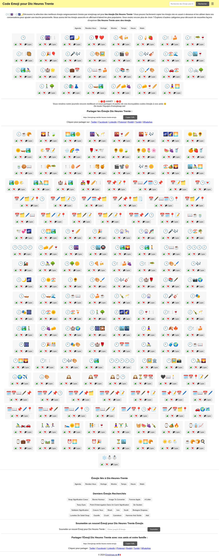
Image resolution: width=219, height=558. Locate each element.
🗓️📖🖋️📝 (105, 409)
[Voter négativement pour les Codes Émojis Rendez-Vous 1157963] (94, 432)
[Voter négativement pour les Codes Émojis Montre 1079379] (70, 351)
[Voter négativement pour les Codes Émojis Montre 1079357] (194, 254)
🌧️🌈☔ (72, 150)
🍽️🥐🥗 (48, 166)
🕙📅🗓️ (121, 344)
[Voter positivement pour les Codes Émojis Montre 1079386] (163, 286)
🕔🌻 (73, 279)
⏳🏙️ (121, 441)
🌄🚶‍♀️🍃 (48, 134)
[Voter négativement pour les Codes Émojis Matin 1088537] (14, 189)
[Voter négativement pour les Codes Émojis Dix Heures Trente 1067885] (120, 76)
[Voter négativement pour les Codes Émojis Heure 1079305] (20, 270)
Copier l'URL (130, 117)
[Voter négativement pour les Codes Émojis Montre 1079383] (171, 367)
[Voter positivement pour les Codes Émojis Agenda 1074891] (103, 221)
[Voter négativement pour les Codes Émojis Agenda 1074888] (140, 399)
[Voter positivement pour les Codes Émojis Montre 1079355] (110, 383)
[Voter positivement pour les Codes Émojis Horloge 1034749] (65, 238)
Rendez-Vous (90, 28)
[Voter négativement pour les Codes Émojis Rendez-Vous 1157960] (21, 238)
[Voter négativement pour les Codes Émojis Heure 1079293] (95, 351)
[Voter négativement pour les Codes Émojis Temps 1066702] (118, 432)
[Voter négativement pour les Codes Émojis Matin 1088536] (21, 173)
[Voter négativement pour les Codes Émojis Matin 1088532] (118, 157)
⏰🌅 (72, 441)
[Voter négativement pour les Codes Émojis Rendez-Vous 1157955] (200, 189)
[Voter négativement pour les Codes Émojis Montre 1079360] (20, 448)
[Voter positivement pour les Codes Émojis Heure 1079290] (41, 286)
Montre (114, 28)
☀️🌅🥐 (145, 441)
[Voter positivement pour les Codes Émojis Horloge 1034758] (114, 351)
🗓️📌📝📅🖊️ (174, 393)
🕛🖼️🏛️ (149, 360)
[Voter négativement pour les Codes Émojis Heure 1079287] (118, 448)
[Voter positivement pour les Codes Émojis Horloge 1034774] (187, 238)
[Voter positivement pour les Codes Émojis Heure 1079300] (65, 286)
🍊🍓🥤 (196, 150)
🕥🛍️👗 (71, 86)
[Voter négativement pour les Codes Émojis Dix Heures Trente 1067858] (192, 60)
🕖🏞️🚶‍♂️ (24, 328)
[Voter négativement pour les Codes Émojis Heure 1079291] (192, 319)
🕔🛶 (24, 296)
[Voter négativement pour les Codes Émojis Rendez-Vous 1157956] (95, 141)
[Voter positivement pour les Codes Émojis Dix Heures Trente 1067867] (40, 44)
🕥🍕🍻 (121, 37)
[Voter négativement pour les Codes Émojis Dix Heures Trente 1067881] (193, 76)
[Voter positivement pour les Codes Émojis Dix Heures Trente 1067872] (165, 93)
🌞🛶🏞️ (23, 150)
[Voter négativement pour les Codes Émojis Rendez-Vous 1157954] (88, 189)
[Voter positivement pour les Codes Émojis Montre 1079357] (189, 254)
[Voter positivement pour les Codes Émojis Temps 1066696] (139, 157)
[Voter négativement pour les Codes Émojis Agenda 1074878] (171, 399)
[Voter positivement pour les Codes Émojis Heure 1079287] (113, 448)
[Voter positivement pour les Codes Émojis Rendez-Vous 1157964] (139, 141)
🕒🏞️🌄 (122, 247)
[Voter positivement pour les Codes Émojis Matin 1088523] (187, 448)
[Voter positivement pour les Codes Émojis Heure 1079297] (41, 335)
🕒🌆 (74, 247)
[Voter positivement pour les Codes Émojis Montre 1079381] (65, 335)
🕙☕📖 (195, 344)
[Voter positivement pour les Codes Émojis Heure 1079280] (64, 448)
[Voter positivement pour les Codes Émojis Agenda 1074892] (42, 399)
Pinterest (122, 122)
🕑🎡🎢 (146, 231)
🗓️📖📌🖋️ (48, 409)
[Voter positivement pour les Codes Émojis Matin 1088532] (113, 157)
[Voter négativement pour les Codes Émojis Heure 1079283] (42, 367)
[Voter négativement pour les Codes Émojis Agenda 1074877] (161, 205)
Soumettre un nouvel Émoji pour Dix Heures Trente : (82, 529)
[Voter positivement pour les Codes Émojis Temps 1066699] (58, 189)
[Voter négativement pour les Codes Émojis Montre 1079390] (119, 319)
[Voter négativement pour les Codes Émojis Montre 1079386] (168, 286)
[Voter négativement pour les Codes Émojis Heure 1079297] (46, 335)
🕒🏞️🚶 (147, 247)
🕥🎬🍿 (121, 54)
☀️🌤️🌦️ (170, 441)
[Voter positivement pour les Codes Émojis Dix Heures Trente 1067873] (163, 60)
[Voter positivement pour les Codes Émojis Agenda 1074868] (131, 416)
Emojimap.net (111, 555)
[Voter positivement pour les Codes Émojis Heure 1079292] (139, 335)
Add (147, 515)
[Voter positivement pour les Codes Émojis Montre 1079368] (139, 319)
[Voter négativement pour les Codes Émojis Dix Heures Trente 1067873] (168, 60)
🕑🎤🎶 (170, 231)
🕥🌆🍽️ (47, 37)
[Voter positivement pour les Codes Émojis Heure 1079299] (164, 254)
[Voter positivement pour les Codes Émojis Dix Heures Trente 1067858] (187, 60)
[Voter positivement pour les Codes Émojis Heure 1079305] (15, 270)
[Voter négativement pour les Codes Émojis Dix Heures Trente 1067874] (118, 44)
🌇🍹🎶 (146, 134)
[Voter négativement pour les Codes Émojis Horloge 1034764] (119, 238)
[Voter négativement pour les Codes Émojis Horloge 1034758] (119, 351)
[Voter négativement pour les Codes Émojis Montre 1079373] (119, 335)
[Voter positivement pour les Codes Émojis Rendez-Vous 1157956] (90, 141)
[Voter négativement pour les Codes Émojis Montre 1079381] (70, 335)
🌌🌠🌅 (170, 134)
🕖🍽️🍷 (170, 312)
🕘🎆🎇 (97, 328)
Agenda (78, 28)
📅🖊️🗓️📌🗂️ (94, 199)
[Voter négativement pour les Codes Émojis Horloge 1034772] (18, 367)
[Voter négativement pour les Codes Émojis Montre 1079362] (119, 367)
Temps (123, 28)
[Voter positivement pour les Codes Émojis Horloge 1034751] (187, 351)
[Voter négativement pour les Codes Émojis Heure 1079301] (168, 319)
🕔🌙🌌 (24, 279)
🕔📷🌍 (195, 279)
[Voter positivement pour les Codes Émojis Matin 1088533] (65, 173)
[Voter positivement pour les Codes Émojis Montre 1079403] (139, 238)
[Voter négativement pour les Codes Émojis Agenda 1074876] (78, 399)
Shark (109, 510)
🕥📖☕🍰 (97, 70)
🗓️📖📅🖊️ (203, 393)
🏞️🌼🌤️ (16, 182)
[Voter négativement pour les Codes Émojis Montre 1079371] (193, 432)
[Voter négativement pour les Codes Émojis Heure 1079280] (69, 448)
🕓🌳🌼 (72, 263)
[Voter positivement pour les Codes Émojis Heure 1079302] (16, 351)
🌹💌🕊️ (96, 150)
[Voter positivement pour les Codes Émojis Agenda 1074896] (11, 399)
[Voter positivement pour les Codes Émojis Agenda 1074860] (109, 189)
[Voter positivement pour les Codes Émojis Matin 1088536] (16, 173)
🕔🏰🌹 (146, 279)
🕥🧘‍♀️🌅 (172, 86)
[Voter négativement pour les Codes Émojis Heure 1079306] (21, 302)
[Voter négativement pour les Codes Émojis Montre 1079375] (169, 270)
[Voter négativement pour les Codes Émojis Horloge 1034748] (94, 448)
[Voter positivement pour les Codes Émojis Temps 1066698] (15, 254)
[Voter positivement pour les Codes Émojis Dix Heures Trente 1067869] (187, 44)
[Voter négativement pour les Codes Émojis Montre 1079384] (168, 238)
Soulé (126, 510)
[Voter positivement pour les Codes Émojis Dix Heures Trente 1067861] (39, 93)
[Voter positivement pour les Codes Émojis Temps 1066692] (162, 448)
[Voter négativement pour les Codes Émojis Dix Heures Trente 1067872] (169, 93)
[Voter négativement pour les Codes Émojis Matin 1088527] (69, 432)
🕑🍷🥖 (72, 231)
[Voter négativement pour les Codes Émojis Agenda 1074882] (193, 383)
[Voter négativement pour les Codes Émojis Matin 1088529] (143, 173)
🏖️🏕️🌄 (170, 166)
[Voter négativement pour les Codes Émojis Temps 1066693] (69, 157)
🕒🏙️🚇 (98, 247)
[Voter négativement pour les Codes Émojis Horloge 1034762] (144, 270)
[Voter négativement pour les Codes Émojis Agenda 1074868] (136, 416)
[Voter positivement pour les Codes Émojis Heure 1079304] (139, 302)
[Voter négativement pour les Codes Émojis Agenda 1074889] (91, 205)
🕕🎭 (195, 296)
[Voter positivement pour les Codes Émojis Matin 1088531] (40, 157)
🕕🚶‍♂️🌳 (97, 312)
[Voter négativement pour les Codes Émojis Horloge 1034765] (147, 367)
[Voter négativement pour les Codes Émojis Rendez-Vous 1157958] (94, 157)
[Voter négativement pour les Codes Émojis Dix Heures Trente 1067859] (118, 93)
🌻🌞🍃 (121, 150)
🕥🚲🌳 (196, 70)
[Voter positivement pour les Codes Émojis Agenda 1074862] (69, 416)
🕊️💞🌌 (24, 231)
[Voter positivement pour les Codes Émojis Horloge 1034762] (139, 270)
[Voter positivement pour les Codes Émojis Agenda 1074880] (97, 416)
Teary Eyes (81, 505)
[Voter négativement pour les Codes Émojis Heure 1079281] (91, 383)
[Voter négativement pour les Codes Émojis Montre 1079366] (119, 286)
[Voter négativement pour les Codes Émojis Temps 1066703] (119, 173)
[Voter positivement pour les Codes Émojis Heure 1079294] (37, 383)
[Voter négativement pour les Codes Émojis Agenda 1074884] (45, 416)
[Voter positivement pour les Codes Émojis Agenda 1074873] (140, 189)
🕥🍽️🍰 (170, 37)
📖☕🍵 (195, 215)
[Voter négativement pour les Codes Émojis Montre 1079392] (169, 432)
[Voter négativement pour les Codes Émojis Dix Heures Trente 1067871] (94, 44)
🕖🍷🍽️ (146, 312)
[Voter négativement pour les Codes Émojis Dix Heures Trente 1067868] (69, 93)
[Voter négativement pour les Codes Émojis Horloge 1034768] (94, 270)
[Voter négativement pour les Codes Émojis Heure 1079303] (91, 367)
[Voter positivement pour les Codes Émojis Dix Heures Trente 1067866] (64, 76)
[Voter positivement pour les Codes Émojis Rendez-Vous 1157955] (195, 189)
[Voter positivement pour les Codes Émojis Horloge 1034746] (61, 383)
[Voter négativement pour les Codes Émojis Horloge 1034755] (46, 319)
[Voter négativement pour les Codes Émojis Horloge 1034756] (21, 286)
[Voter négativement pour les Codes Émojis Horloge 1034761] (95, 254)
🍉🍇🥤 (171, 150)
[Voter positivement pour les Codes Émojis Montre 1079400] (65, 319)
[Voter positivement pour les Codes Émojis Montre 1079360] (15, 448)
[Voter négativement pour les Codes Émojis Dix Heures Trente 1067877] (169, 76)
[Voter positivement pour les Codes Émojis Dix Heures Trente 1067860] (162, 44)
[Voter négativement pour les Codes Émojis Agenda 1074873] (145, 189)
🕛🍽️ (45, 360)
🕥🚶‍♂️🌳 (46, 86)
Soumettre (154, 529)
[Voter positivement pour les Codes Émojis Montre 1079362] (114, 367)
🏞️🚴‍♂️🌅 (41, 182)
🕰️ (68, 377)
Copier (29, 44)
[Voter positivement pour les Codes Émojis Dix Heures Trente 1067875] (41, 60)
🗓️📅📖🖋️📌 (19, 393)
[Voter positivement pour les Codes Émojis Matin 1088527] (64, 432)
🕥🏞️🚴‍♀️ (23, 70)
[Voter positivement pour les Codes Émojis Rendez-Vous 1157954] (83, 189)
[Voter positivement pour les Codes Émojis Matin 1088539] (15, 157)
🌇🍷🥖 (121, 134)
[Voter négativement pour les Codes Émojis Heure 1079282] (119, 141)
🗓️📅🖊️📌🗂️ (81, 393)
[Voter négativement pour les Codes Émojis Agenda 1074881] (139, 221)
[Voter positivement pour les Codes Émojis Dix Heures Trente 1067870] (138, 44)
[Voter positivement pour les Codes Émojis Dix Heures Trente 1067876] (88, 93)
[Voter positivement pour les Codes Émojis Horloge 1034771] (41, 351)
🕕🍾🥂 (121, 296)
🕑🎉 (97, 231)
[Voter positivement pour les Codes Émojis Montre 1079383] (166, 367)
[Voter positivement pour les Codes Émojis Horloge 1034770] (90, 286)
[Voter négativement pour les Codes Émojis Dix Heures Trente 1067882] (144, 76)
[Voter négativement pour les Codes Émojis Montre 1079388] (144, 254)
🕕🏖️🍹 (72, 312)
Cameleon (117, 515)
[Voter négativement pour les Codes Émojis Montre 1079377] (95, 302)
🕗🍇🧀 (48, 328)
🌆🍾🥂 (97, 134)
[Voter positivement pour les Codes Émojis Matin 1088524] (187, 221)
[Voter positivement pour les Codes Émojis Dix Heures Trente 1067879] (139, 93)
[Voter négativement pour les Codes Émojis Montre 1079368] (143, 319)
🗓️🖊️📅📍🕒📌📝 (139, 409)
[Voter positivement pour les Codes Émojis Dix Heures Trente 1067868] (64, 93)
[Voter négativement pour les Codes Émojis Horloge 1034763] (46, 302)
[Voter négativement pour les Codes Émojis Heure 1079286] (192, 335)
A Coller (148, 499)
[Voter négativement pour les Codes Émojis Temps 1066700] (46, 173)
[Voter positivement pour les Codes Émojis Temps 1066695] (102, 464)
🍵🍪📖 (24, 166)
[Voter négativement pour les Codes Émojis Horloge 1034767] (168, 302)
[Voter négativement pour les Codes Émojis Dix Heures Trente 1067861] (44, 93)
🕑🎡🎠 (121, 231)
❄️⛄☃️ (109, 457)
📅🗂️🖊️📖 (25, 215)
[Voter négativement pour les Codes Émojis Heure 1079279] (20, 44)
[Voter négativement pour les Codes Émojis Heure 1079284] (70, 302)
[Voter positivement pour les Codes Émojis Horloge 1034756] (16, 286)
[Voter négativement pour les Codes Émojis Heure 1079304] (143, 302)
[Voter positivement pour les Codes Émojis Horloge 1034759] (41, 254)
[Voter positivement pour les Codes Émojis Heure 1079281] (86, 383)
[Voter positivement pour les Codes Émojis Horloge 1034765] (142, 367)
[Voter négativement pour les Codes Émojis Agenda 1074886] (109, 399)
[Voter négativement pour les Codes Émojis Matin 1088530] (46, 141)
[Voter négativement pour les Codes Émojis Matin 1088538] (169, 157)
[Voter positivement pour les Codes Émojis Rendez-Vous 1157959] (33, 189)
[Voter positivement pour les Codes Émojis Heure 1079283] (37, 367)
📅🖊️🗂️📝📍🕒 (29, 199)
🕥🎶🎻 (146, 54)
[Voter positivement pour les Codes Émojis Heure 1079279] (15, 44)
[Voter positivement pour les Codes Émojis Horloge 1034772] (13, 367)
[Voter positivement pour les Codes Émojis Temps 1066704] (163, 141)
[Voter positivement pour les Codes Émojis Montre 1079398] (64, 270)
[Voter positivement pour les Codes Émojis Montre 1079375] (164, 270)
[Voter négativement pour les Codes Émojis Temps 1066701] (45, 432)
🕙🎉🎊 (48, 344)
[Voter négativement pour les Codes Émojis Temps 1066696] (143, 157)
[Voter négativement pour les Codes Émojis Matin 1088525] (192, 173)
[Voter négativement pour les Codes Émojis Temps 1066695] (107, 464)
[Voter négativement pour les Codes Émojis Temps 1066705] (20, 432)
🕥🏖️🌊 (170, 54)
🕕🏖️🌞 (48, 312)
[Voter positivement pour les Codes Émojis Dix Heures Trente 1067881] (188, 76)
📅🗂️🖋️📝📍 (110, 215)
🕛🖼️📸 (174, 360)
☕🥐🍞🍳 (195, 441)
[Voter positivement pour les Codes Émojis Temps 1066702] (113, 432)
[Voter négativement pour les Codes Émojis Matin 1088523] (192, 448)
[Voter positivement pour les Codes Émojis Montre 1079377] (90, 302)
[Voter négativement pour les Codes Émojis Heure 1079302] (21, 351)
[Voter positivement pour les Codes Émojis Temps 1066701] (40, 432)
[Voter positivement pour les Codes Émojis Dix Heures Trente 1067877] (164, 76)
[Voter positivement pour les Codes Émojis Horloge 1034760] (16, 319)
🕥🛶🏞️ (95, 86)
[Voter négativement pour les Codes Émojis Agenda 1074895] (60, 205)
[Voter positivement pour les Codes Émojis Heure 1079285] (90, 238)
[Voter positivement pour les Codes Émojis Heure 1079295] (187, 286)
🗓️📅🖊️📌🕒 (50, 393)
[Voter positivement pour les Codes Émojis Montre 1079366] (114, 286)
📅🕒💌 (202, 182)
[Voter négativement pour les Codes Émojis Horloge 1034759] (46, 254)
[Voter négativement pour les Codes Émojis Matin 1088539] (20, 157)
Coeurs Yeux (98, 510)
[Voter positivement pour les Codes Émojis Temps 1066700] (41, 173)
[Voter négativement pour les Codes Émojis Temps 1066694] (140, 383)
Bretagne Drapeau (140, 510)
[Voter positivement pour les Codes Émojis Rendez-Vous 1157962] (195, 416)
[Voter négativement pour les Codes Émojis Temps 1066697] (168, 173)
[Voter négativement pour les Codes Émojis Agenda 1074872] (172, 416)
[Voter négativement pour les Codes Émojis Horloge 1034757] (21, 335)
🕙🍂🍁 (170, 328)
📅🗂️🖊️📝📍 (53, 215)
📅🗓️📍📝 (170, 215)
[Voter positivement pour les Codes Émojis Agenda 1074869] (170, 189)
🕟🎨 (44, 377)
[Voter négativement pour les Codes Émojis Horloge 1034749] (70, 238)
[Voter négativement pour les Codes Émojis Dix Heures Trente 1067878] (119, 60)
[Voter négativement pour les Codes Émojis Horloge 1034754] (17, 383)
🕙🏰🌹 (97, 344)
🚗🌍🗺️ (202, 409)
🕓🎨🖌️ (171, 263)
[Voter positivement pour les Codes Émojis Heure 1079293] (90, 351)
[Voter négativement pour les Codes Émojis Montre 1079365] (45, 448)
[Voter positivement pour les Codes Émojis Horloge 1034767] (163, 302)
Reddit (131, 122)
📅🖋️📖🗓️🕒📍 (164, 199)
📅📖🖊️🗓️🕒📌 (148, 182)
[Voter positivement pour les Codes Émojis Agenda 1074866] (120, 205)
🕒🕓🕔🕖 (197, 247)
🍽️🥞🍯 (97, 166)
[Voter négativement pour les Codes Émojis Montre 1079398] (69, 270)
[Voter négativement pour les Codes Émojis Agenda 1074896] (16, 399)
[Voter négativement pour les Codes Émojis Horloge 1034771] (46, 351)
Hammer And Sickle (133, 515)
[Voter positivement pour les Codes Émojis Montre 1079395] (163, 335)
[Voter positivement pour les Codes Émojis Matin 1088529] (139, 173)
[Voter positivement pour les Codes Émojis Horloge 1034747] (66, 254)
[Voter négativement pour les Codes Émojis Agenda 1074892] (47, 399)
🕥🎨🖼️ (97, 54)
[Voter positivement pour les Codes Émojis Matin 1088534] (65, 141)
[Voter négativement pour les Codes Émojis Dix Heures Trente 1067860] (167, 44)
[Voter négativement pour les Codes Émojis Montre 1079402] (196, 367)
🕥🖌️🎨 (147, 70)
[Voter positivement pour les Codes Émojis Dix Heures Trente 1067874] (113, 44)
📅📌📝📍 (117, 182)
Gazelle (97, 515)
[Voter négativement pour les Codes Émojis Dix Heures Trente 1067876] (93, 93)
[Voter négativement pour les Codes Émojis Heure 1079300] (70, 286)
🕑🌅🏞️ (48, 231)
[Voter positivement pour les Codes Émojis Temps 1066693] (64, 157)
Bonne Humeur (98, 499)
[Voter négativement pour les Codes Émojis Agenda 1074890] (200, 399)
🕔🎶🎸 (121, 279)
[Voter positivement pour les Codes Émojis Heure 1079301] (163, 319)
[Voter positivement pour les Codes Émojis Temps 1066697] (163, 173)
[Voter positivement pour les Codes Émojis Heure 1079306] (16, 302)
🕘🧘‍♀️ (146, 328)
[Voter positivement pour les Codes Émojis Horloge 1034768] (89, 270)
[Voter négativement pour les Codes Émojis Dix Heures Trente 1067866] (69, 76)
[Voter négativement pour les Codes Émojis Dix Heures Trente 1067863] (95, 76)
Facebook (102, 122)
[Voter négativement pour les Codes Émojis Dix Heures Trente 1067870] (143, 44)
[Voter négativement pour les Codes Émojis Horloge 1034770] (95, 286)
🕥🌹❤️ (96, 37)
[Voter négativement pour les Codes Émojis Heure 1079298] (143, 351)
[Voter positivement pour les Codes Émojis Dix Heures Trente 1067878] (114, 60)
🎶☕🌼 (146, 166)
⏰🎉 (97, 441)
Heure (133, 28)
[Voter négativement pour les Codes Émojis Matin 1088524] (192, 221)
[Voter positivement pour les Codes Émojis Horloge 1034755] (41, 319)
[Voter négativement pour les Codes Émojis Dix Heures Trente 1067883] (21, 60)
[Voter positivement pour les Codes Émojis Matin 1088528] (90, 173)
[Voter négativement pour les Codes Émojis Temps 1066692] (167, 448)
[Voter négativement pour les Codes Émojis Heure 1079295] (192, 286)
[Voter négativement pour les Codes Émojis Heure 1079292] (143, 335)
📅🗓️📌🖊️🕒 (141, 215)
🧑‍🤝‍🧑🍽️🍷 (96, 425)
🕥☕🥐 (24, 134)
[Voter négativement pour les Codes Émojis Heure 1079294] (42, 383)
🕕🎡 (146, 296)
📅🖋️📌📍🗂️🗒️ (127, 199)
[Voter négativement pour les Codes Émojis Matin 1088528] (95, 173)
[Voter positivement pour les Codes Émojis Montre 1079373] (114, 335)
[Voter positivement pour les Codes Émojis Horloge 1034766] (163, 351)
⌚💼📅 (23, 441)
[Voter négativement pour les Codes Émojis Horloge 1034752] (67, 367)
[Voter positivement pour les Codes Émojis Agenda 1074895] (55, 205)
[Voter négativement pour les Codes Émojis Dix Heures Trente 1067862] (95, 60)
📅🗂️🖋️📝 (82, 215)
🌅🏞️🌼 (72, 134)
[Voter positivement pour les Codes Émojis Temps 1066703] (114, 173)
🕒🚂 (23, 263)
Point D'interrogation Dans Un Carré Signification (109, 505)
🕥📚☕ (122, 70)
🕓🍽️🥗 (147, 263)
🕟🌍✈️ (20, 377)
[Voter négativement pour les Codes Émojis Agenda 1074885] (27, 205)
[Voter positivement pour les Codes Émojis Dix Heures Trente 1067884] (65, 60)
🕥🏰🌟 (47, 70)
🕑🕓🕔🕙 (22, 247)
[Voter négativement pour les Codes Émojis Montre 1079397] (95, 335)
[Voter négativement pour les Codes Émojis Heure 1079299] (169, 254)
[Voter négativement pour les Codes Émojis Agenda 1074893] (79, 221)
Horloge (103, 28)
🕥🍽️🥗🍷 (195, 37)
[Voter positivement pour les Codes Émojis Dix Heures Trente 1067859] (113, 93)
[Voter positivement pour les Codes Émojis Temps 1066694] (135, 383)
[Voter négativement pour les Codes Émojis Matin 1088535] (192, 141)
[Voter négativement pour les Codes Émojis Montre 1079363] (46, 238)
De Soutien (137, 505)
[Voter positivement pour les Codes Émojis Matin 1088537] (9, 189)
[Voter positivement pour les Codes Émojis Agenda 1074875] (162, 221)
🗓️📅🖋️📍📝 (143, 393)
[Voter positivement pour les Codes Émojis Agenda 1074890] (195, 399)
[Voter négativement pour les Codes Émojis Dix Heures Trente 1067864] (143, 60)
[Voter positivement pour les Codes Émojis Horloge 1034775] (40, 270)
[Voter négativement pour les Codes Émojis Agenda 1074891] (108, 221)
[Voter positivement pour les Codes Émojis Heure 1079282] (114, 141)
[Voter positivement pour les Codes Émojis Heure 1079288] (90, 319)
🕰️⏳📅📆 (143, 377)
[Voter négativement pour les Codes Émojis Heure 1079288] (95, 319)
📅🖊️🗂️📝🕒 (63, 199)
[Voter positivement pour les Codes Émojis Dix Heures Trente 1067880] (40, 76)
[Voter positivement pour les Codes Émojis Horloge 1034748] (89, 448)
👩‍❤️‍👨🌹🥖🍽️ (91, 182)
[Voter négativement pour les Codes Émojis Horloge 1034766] (168, 351)
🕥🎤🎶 (72, 54)
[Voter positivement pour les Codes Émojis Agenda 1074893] (74, 221)
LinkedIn (113, 122)
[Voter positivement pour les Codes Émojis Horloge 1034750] (139, 286)
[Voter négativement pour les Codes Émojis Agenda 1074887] (22, 221)
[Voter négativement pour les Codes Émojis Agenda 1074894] (17, 416)
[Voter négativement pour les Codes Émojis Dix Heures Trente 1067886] (69, 44)
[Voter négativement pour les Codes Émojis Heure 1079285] (95, 238)
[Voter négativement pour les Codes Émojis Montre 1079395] (168, 335)
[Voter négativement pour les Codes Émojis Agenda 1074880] (102, 416)
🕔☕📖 (72, 296)
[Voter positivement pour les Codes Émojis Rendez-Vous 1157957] (160, 383)
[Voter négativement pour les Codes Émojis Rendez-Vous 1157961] (143, 432)
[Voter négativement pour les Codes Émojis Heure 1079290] (46, 286)
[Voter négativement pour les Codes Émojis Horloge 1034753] (119, 270)
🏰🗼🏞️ (65, 182)
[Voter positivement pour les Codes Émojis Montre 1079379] (65, 351)
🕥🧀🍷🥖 (147, 86)
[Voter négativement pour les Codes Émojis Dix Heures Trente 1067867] (45, 44)
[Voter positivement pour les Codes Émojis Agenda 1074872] (167, 416)
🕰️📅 (93, 377)
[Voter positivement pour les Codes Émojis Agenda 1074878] (166, 399)
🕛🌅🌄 (20, 360)
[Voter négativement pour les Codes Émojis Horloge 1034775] (45, 270)
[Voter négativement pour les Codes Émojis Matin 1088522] (143, 448)
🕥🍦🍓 (145, 37)
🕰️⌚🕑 (117, 377)
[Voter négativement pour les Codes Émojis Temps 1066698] (20, 254)
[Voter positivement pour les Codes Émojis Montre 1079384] (163, 238)
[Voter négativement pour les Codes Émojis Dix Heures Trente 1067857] (21, 141)
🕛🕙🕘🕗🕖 (121, 360)
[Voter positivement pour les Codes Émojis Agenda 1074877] (156, 205)
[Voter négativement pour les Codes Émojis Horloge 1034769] (120, 254)
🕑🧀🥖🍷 (48, 247)
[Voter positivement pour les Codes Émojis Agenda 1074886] (104, 399)
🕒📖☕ (171, 247)
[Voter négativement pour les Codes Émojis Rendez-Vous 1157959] (38, 189)
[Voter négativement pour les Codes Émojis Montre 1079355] (115, 383)
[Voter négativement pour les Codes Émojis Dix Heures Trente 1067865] (20, 76)
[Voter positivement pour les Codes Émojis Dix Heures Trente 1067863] (90, 76)
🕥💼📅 (72, 70)
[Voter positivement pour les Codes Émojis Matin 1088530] (41, 141)
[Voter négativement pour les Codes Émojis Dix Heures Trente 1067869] (192, 44)
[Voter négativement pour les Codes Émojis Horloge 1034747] (71, 254)
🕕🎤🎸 (170, 296)
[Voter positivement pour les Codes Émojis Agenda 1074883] (46, 221)
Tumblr (138, 122)
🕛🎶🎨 (69, 360)
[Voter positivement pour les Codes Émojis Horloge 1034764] (114, 238)
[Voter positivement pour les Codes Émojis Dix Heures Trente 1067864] (139, 60)
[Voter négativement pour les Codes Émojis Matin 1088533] (70, 173)
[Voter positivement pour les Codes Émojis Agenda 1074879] (187, 205)
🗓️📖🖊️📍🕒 (76, 409)
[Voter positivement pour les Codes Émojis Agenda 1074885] (22, 205)
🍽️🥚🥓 (72, 166)
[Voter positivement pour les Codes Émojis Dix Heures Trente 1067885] (115, 76)
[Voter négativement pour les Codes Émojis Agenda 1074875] (167, 221)
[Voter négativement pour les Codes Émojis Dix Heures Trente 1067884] (70, 60)
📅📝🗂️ (178, 182)
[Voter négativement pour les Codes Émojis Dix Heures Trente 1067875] (46, 60)
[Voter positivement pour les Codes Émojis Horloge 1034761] (90, 254)
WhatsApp (147, 122)
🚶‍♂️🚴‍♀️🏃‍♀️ (47, 425)
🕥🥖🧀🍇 (121, 86)
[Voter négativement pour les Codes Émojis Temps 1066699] (63, 189)
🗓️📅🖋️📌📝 (112, 393)
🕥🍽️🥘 (24, 54)
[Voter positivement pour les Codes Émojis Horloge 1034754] (12, 383)
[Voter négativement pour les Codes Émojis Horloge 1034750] (143, 286)
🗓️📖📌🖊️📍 (19, 409)
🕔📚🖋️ (170, 279)
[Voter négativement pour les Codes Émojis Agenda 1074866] (125, 205)
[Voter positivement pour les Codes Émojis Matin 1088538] (164, 157)
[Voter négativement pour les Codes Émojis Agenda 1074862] (74, 416)
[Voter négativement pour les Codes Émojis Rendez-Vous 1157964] (143, 141)
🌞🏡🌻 (195, 134)
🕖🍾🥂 (195, 312)
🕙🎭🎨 (72, 344)
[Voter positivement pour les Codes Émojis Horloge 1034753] (114, 270)
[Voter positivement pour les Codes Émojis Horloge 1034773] (114, 302)
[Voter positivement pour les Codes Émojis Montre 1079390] (114, 319)
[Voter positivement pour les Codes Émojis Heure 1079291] (187, 319)
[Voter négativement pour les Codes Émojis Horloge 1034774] (192, 238)
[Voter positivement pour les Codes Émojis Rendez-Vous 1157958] (89, 157)
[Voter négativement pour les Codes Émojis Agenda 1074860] (114, 189)
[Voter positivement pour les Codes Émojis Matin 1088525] (187, 173)
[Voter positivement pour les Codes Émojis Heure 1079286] (187, 335)
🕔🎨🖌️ (97, 279)
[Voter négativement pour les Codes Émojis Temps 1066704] (168, 141)
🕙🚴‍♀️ (146, 344)
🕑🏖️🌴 (195, 231)
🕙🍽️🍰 (195, 328)
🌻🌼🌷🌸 (146, 150)
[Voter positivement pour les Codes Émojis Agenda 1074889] (86, 205)
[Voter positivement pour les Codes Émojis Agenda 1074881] (134, 221)
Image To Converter (117, 499)
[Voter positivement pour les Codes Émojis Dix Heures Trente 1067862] (90, 60)
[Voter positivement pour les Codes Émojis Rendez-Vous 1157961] (139, 432)
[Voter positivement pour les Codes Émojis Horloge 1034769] (115, 254)
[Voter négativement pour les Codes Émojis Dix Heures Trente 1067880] (45, 76)
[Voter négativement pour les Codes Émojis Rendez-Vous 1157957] (165, 383)
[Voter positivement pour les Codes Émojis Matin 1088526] (188, 157)
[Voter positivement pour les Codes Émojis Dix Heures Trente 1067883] (16, 60)
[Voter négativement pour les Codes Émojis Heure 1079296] (192, 302)
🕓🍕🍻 (96, 263)
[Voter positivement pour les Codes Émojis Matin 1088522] (138, 448)
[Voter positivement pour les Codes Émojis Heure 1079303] (86, 367)
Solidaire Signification (80, 510)
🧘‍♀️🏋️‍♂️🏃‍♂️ (121, 425)
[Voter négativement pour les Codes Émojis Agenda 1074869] (175, 189)
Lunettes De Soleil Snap (79, 515)
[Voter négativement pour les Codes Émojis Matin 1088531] (45, 157)
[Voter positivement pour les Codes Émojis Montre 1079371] (188, 432)
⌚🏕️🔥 (171, 425)
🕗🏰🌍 (72, 328)
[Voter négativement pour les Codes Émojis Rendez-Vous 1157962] (200, 416)
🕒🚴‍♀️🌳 (47, 263)
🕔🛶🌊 (48, 296)
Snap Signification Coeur (78, 499)
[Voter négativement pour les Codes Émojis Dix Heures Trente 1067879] (144, 93)
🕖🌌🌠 (121, 312)
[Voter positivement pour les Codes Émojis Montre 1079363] (41, 238)
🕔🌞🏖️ (48, 279)
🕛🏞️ (94, 360)
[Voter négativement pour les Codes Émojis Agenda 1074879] (192, 205)
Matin (142, 28)
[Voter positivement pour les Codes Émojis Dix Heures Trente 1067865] (15, 76)
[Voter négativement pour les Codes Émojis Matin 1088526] (193, 157)
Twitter (94, 122)
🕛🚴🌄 (198, 360)
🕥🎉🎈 (48, 54)
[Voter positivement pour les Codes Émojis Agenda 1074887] (17, 221)
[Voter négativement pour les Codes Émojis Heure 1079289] (193, 270)
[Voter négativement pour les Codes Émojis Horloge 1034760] (21, 319)
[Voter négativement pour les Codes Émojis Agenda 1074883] (50, 221)
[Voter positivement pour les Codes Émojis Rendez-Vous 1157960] (16, 238)
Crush (106, 515)
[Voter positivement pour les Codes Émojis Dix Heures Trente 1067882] (139, 76)
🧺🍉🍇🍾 (146, 425)
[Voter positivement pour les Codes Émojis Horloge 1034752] (62, 367)
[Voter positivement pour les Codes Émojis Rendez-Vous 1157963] (89, 432)
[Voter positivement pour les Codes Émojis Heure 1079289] (188, 270)
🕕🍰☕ (97, 296)
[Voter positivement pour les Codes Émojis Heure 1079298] (139, 351)
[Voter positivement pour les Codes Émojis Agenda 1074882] (188, 383)
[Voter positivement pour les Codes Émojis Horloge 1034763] (41, 302)
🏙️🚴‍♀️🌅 (195, 166)
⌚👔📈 (196, 425)
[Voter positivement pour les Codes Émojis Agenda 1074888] (135, 399)
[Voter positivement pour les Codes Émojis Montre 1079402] (191, 367)
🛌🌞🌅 (72, 425)
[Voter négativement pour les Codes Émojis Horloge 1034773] (119, 302)
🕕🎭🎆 (24, 312)
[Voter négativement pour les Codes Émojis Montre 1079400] (70, 319)
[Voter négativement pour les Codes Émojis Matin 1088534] (70, 141)
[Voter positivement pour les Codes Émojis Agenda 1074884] (40, 416)
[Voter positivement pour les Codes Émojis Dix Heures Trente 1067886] (64, 44)
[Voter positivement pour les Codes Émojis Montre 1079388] (139, 254)
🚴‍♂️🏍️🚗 (23, 425)
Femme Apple (134, 499)
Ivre (118, 510)
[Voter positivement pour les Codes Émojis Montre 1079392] (164, 432)
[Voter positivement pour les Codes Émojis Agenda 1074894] (12, 416)
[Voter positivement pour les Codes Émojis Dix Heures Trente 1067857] (16, 141)
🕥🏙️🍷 (195, 54)
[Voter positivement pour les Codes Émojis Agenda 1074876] (73, 399)
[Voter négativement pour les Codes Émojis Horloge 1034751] (192, 351)
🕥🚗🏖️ (171, 70)
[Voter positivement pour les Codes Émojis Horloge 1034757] (16, 335)
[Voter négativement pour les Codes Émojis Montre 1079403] (143, 238)
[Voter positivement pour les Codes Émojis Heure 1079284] (65, 302)
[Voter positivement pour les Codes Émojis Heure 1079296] (187, 302)
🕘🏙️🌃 (121, 328)
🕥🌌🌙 (72, 37)
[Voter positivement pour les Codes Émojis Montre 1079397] (90, 335)
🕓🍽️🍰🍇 (122, 263)
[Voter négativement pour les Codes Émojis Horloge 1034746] (66, 383)
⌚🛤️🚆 (47, 441)
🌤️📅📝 (47, 150)
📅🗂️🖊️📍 (195, 199)
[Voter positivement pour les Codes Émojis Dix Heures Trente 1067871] (89, 44)
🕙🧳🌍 (170, 344)
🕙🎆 (24, 344)
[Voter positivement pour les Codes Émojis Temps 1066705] (15, 432)
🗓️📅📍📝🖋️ (196, 377)
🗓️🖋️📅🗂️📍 (175, 409)
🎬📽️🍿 (121, 166)
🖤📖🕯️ (168, 377)
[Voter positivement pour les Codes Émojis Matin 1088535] (187, 141)
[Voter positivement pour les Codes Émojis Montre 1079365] (40, 448)
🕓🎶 (196, 263)
